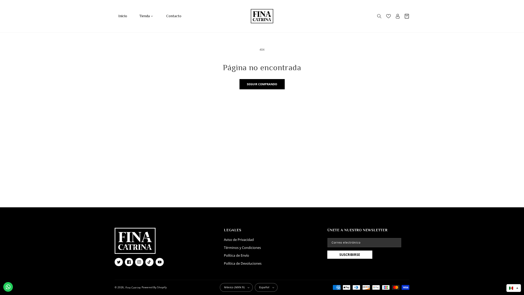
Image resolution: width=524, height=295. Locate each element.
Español (264, 287)
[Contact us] (8, 287)
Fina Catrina (133, 287)
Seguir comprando (262, 84)
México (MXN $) (234, 287)
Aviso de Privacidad (239, 239)
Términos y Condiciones (242, 247)
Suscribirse (349, 254)
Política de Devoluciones (243, 263)
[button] (146, 16)
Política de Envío (236, 255)
